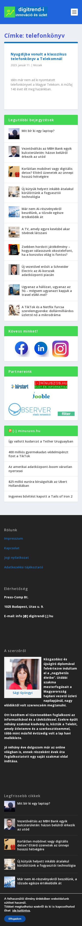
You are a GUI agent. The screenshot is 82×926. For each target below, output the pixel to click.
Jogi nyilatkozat (16, 557)
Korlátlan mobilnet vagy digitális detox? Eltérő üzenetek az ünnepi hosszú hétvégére (47, 173)
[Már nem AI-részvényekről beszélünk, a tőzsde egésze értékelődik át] (14, 211)
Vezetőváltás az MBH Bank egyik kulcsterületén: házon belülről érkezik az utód (47, 152)
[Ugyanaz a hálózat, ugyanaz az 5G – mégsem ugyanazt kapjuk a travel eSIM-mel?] (14, 289)
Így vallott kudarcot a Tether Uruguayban (41, 441)
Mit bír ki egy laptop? (38, 131)
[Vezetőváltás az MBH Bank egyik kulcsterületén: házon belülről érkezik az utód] (14, 151)
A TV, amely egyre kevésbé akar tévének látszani (46, 231)
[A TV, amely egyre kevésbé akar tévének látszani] (14, 231)
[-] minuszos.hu (26, 431)
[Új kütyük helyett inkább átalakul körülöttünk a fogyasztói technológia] (14, 191)
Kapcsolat (11, 548)
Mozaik (37, 65)
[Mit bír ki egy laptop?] (14, 133)
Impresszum (13, 538)
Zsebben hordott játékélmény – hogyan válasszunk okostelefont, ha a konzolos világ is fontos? (47, 251)
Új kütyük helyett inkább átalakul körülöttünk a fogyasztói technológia (47, 193)
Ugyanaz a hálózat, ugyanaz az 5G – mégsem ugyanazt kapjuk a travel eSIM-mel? (47, 291)
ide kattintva (21, 911)
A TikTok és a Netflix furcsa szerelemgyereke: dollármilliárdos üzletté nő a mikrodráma (47, 311)
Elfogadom (15, 919)
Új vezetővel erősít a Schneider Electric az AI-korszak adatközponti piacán (45, 271)
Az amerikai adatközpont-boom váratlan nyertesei (40, 469)
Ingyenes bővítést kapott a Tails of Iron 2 (40, 496)
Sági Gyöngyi (23, 693)
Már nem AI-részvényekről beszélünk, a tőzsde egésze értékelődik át (42, 213)
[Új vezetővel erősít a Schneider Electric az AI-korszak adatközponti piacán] (14, 269)
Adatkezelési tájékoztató (23, 567)
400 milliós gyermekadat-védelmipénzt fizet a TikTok (38, 454)
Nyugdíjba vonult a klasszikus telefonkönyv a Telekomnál (39, 56)
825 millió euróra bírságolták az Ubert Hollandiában (38, 484)
